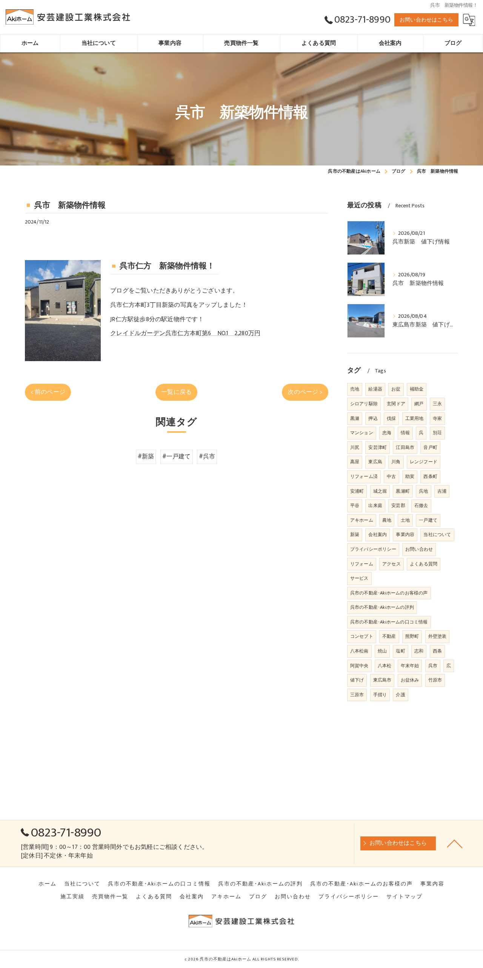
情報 (405, 433)
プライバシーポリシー (373, 549)
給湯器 (375, 389)
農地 (386, 520)
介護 (400, 694)
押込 (372, 418)
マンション (361, 433)
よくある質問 (423, 564)
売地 (354, 389)
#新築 (146, 456)
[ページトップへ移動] (454, 843)
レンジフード (423, 462)
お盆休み (410, 680)
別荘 (437, 433)
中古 (391, 476)
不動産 (389, 636)
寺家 (437, 418)
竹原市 (435, 680)
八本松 (385, 665)
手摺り (380, 694)
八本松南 (359, 651)
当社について (437, 534)
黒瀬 (354, 418)
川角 (395, 462)
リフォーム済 (364, 476)
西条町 (430, 476)
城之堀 (380, 491)
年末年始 (410, 665)
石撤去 (421, 505)
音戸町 (430, 447)
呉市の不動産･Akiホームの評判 (382, 607)
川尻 (354, 447)
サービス (359, 578)
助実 (409, 476)
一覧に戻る (176, 392)
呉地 (423, 491)
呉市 (432, 665)
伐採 (391, 418)
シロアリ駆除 (364, 403)
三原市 (357, 694)
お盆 (395, 389)
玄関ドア (396, 403)
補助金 (417, 389)
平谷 (354, 505)
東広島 (375, 462)
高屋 (354, 462)
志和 (418, 651)
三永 (437, 403)
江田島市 (405, 447)
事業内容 (405, 534)
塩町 (400, 651)
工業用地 (414, 418)
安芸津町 (377, 447)
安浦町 (357, 491)
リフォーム (361, 564)
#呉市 (207, 456)
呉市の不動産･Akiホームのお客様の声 (389, 593)
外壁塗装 (437, 636)
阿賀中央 (359, 665)
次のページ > (305, 392)
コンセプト (361, 636)
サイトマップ (404, 897)
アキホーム (361, 520)
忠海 (386, 433)
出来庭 (375, 505)
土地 (405, 520)
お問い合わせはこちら (426, 19)
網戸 (418, 403)
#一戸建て (176, 456)
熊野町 (412, 636)
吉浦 (441, 491)
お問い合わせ (419, 549)
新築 (354, 534)
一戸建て (428, 520)
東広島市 (382, 680)
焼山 (382, 651)
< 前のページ (48, 392)
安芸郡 (398, 505)
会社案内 (377, 534)
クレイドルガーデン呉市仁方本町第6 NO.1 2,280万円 (185, 333)
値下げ (357, 680)
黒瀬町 (403, 491)
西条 (437, 651)
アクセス (391, 564)
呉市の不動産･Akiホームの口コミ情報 (389, 622)
